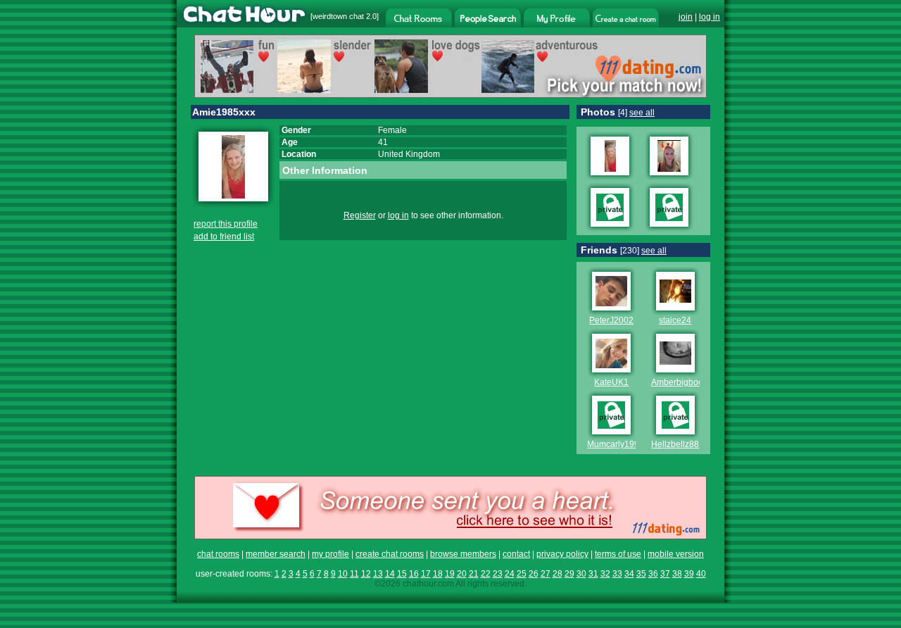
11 (354, 574)
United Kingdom (409, 154)
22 (486, 574)
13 (378, 574)
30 (581, 574)
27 (545, 574)
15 (402, 574)
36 (653, 574)
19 (450, 574)
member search (275, 554)
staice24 (675, 320)
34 (629, 574)
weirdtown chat (338, 16)
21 (474, 574)
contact (516, 554)
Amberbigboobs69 (686, 382)
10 (343, 574)
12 (366, 574)
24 (510, 574)
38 (677, 574)
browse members (463, 554)
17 (426, 574)
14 (390, 574)
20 (462, 574)
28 (557, 574)
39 (689, 574)
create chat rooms (389, 554)
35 (641, 574)
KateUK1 (611, 382)
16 (414, 574)
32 (605, 574)
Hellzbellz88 (675, 444)
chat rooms (218, 554)
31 (593, 574)
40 (701, 574)
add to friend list (224, 236)
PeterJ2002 (611, 320)
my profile (330, 554)
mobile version (676, 554)
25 (522, 574)
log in (709, 17)
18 (438, 574)
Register (360, 215)
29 (569, 574)
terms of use (618, 554)
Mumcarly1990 (615, 444)
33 (617, 574)
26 (533, 574)
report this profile (226, 224)
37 (665, 574)
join (686, 17)
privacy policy (562, 554)
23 (498, 574)
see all (642, 113)
